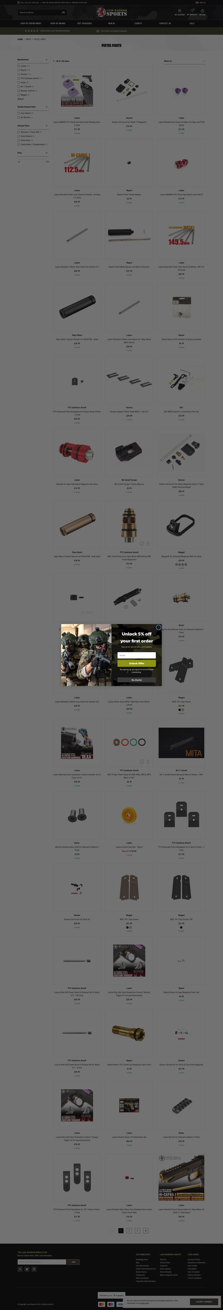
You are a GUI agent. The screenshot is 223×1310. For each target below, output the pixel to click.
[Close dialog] (158, 627)
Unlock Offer (136, 663)
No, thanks (137, 679)
